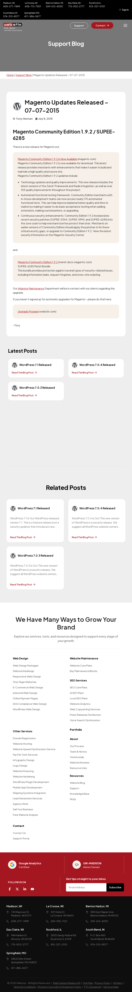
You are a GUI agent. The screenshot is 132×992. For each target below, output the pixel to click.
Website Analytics (80, 703)
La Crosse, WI (55, 906)
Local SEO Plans (79, 698)
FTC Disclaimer (92, 986)
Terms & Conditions (25, 986)
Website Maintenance (31, 288)
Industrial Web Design (25, 692)
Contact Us (19, 832)
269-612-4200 (54, 6)
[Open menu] (125, 25)
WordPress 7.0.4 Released (97, 365)
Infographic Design (23, 760)
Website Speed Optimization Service (34, 749)
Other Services (22, 731)
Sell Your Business (23, 809)
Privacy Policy (102, 982)
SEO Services (78, 680)
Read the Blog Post (23, 372)
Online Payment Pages (25, 698)
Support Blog (23, 75)
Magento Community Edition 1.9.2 (38, 262)
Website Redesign (23, 670)
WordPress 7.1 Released (35, 365)
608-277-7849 (11, 6)
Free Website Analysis (25, 814)
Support (74, 788)
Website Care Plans (81, 665)
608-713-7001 (33, 6)
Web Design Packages (25, 665)
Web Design (20, 658)
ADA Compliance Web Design (30, 703)
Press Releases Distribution (85, 714)
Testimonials (77, 756)
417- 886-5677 (32, 16)
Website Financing (23, 770)
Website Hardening (24, 776)
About (74, 739)
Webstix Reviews (79, 762)
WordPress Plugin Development (31, 781)
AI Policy (118, 982)
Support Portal (21, 838)
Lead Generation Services (27, 798)
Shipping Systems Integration (29, 792)
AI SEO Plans (77, 692)
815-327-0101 (97, 6)
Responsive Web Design (27, 676)
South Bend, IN (95, 929)
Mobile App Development (27, 787)
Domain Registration (24, 738)
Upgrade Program (28, 311)
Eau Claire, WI (15, 929)
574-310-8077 (11, 16)
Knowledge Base (79, 793)
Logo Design (20, 765)
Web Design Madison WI (66, 982)
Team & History (78, 751)
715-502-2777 (76, 6)
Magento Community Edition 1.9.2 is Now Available (47, 159)
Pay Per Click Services (25, 754)
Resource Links (78, 767)
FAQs (73, 799)
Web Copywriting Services (85, 709)
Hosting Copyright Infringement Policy (59, 986)
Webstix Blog (77, 782)
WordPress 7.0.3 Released (37, 387)
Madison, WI (14, 906)
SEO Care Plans (78, 687)
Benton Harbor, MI (97, 906)
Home (10, 75)
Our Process (77, 746)
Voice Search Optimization (85, 720)
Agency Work (20, 803)
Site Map (88, 982)
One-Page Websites (24, 681)
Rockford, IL (54, 929)
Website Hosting (22, 743)
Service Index (111, 986)
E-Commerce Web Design (28, 687)
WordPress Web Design (26, 709)
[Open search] (117, 25)
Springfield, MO (16, 953)
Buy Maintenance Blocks (83, 670)
